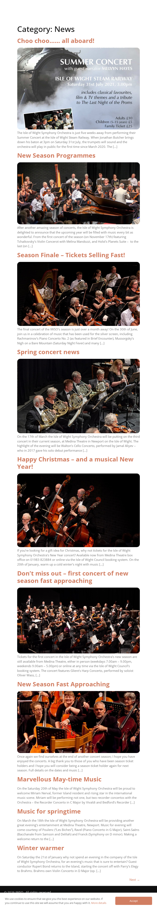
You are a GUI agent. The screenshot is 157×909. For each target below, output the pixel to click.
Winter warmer (40, 848)
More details (98, 903)
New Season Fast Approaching (63, 684)
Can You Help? (120, 9)
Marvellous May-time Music (59, 779)
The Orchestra (56, 9)
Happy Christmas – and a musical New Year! (75, 463)
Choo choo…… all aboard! (55, 40)
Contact (98, 17)
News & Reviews (67, 17)
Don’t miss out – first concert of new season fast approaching (72, 577)
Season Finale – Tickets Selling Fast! (71, 255)
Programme (88, 9)
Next (134, 880)
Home (29, 9)
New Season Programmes (56, 155)
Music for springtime (49, 811)
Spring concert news (48, 352)
